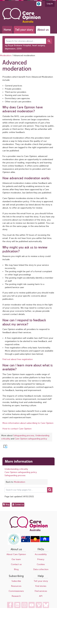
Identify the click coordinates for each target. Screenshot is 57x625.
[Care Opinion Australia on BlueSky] (46, 605)
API (40, 596)
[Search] (49, 41)
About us (43, 30)
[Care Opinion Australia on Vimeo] (39, 605)
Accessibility (41, 554)
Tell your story (24, 30)
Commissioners (16, 591)
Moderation (5, 55)
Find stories (40, 586)
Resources (16, 586)
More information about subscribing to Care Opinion (27, 423)
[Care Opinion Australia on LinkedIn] (17, 605)
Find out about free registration (17, 359)
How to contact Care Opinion (16, 429)
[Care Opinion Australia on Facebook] (10, 605)
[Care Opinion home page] (21, 15)
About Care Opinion (16, 554)
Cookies (41, 564)
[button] (38, 4)
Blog (16, 569)
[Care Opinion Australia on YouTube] (32, 605)
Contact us (16, 564)
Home (7, 30)
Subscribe (16, 581)
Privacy (40, 559)
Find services (41, 591)
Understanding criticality (16, 469)
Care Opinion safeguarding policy (31, 439)
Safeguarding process (23, 435)
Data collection (40, 569)
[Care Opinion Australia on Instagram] (24, 605)
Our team (16, 559)
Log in (50, 3)
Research (16, 596)
